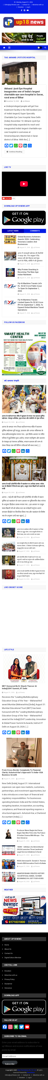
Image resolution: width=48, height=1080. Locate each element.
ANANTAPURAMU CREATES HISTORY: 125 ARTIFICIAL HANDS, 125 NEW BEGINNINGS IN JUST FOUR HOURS (31, 875)
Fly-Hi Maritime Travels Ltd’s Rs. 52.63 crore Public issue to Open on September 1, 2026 (30, 287)
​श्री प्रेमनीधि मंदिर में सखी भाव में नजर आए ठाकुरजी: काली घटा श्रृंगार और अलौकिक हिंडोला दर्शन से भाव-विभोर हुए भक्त (30, 559)
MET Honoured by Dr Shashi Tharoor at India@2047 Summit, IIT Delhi (19, 687)
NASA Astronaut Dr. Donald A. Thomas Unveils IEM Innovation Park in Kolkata (31, 862)
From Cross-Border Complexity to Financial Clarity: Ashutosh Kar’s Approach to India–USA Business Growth (22, 772)
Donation (21, 7)
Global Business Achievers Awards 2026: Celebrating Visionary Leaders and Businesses (29, 240)
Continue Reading (15, 152)
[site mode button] (40, 47)
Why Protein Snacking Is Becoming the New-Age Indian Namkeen (28, 272)
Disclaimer (8, 984)
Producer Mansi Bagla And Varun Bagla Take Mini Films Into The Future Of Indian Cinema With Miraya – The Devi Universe (31, 834)
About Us (8, 949)
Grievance (8, 988)
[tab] (13, 231)
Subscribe (9, 1063)
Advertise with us (38, 5)
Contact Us (26, 5)
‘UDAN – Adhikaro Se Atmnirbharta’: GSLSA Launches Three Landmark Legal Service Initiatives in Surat (30, 849)
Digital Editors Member (13, 958)
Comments (35, 231)
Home (7, 945)
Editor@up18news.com (12, 5)
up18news (26, 101)
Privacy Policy (10, 979)
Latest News (13, 231)
